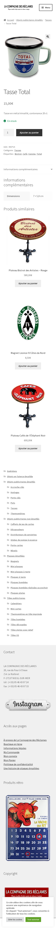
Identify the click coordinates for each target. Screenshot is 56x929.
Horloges (15, 492)
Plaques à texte (18, 577)
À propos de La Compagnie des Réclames (25, 740)
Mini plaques (17, 566)
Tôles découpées (19, 624)
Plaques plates (18, 593)
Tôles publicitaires (16, 598)
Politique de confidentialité (18, 764)
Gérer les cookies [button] (15, 919)
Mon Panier (10, 760)
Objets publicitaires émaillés (29, 20)
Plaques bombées (19, 582)
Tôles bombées (18, 619)
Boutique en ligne (13, 744)
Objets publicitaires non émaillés (23, 518)
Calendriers (16, 603)
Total (39, 154)
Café (25, 154)
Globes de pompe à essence (24, 540)
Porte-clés (16, 497)
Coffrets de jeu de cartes (22, 524)
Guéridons (12, 471)
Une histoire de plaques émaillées (21, 768)
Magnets (15, 561)
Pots (13, 502)
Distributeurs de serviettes (24, 534)
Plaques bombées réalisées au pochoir (29, 587)
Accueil (10, 20)
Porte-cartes (17, 545)
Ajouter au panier (29, 132)
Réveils (14, 550)
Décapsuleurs (17, 529)
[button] (47, 36)
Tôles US (15, 635)
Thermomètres (18, 513)
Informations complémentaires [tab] (21, 169)
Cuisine (31, 154)
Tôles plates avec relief (22, 630)
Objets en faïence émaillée (20, 476)
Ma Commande (11, 752)
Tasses (48, 20)
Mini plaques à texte (20, 571)
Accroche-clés (17, 487)
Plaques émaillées (16, 556)
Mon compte (10, 756)
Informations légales (15, 748)
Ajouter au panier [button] (28, 283)
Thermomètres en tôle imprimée (26, 614)
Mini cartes (16, 608)
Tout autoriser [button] (33, 919)
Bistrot (18, 154)
